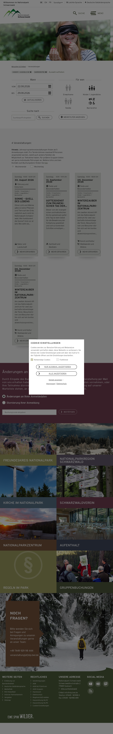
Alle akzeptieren (57, 373)
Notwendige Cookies (42, 360)
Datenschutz (62, 383)
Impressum (50, 383)
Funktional (64, 360)
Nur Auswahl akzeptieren (57, 367)
